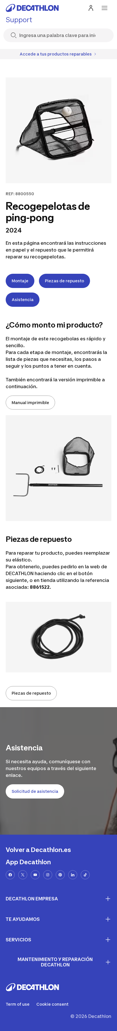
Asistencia (23, 299)
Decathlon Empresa (32, 899)
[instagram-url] (47, 874)
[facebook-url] (10, 874)
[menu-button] (104, 8)
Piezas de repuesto (64, 280)
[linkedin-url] (72, 874)
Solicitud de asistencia (35, 791)
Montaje (20, 280)
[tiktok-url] (85, 874)
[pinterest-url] (60, 874)
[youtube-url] (35, 874)
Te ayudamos (23, 919)
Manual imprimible (30, 402)
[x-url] (22, 874)
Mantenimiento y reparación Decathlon (55, 962)
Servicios (18, 939)
